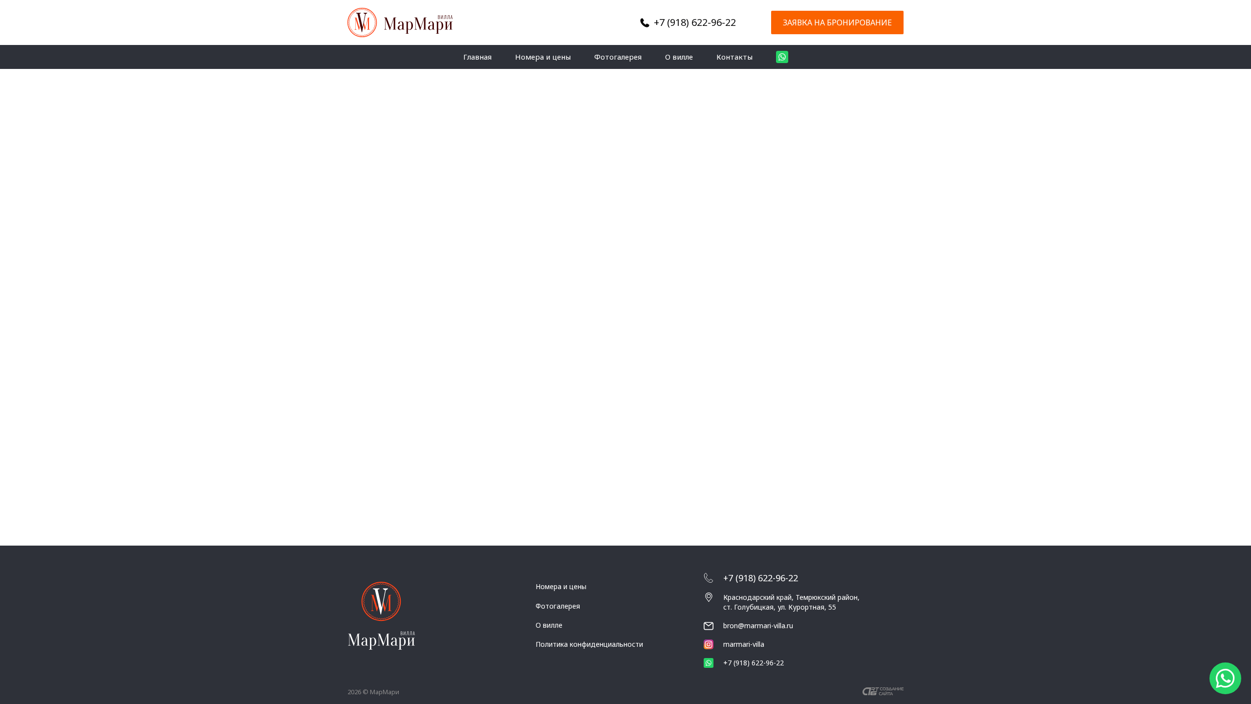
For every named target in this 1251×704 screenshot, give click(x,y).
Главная (477, 57)
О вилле (679, 57)
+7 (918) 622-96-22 (695, 22)
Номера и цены (543, 57)
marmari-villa (743, 644)
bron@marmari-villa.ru (758, 625)
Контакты (734, 57)
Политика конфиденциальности (589, 644)
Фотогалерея (618, 57)
